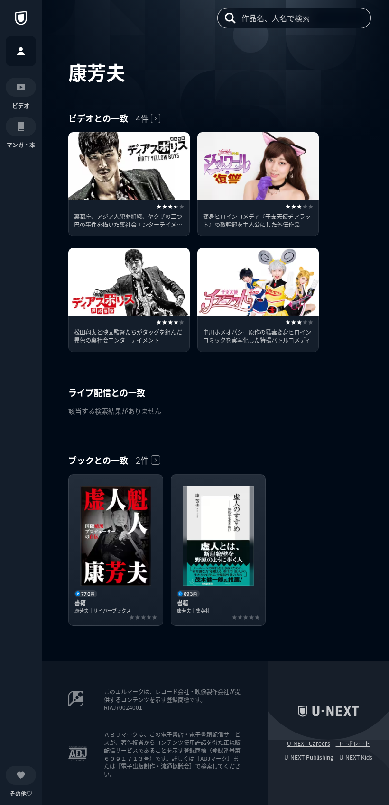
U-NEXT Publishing (308, 757)
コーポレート (353, 743)
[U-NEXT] (20, 18)
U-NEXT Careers (308, 743)
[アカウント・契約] (21, 51)
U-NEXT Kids (355, 757)
